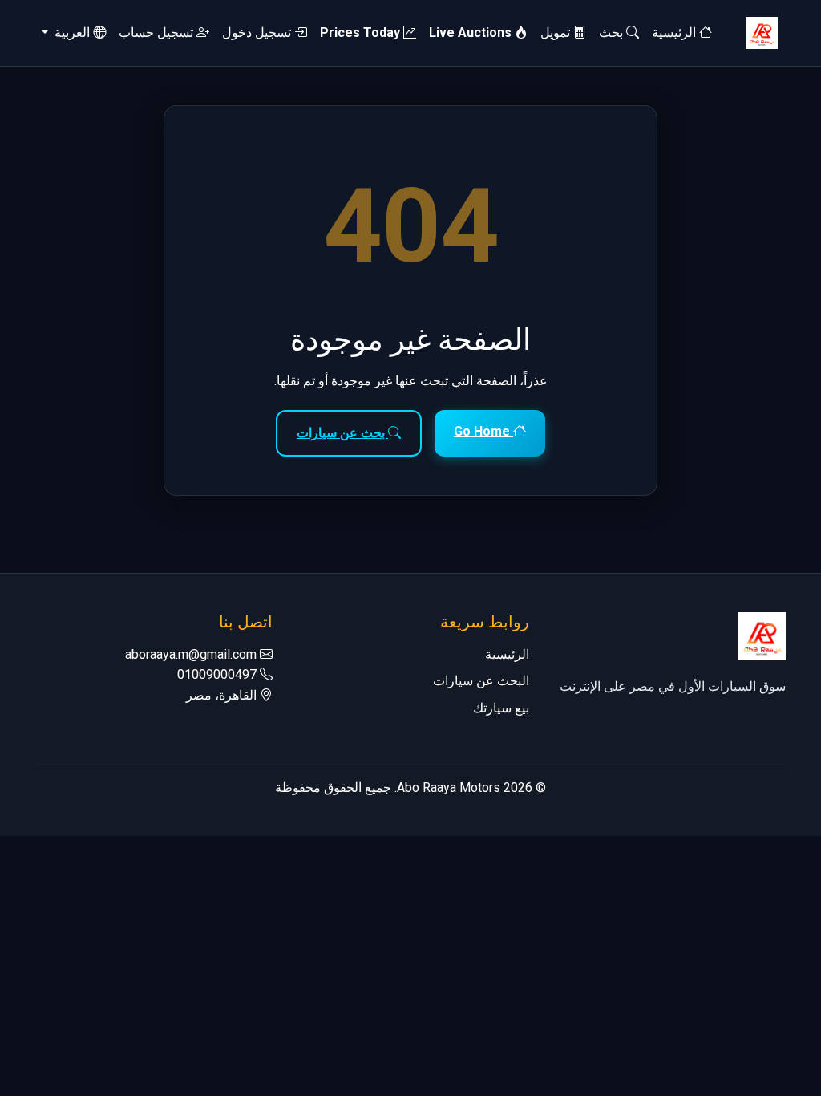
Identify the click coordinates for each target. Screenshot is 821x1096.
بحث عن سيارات (342, 432)
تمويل (556, 32)
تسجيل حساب (157, 32)
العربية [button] (72, 32)
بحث (612, 32)
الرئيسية (675, 32)
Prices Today (361, 32)
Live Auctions (472, 32)
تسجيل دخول (258, 32)
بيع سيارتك (501, 708)
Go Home (483, 431)
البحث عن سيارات (481, 680)
